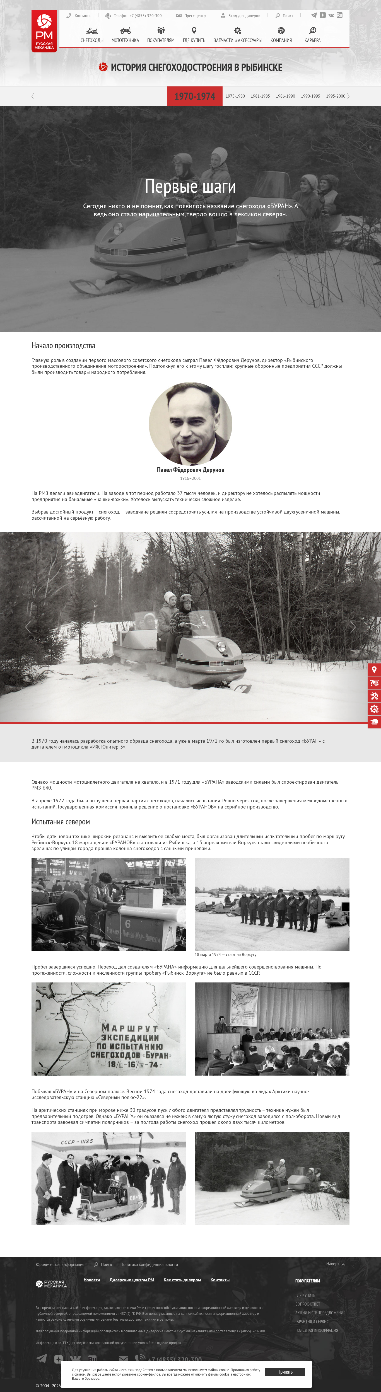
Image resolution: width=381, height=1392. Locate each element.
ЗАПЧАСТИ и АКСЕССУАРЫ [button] (238, 40)
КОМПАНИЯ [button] (281, 40)
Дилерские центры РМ (132, 1279)
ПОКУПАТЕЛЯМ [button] (160, 40)
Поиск (288, 15)
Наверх (333, 1263)
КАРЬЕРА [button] (313, 40)
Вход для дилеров (244, 15)
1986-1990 (285, 96)
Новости (92, 1279)
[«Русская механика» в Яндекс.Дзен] (323, 15)
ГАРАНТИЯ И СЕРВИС (312, 1321)
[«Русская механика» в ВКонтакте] (331, 15)
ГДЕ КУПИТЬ (305, 1295)
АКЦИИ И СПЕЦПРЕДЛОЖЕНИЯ (320, 1312)
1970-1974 (194, 96)
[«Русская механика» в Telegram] (314, 15)
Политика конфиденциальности (149, 1264)
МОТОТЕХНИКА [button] (125, 40)
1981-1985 (260, 96)
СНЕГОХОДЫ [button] (92, 40)
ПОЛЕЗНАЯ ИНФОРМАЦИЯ (316, 1330)
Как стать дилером (182, 1279)
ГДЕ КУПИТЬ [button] (194, 40)
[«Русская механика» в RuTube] (340, 15)
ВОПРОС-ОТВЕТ (307, 1304)
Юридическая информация (60, 1264)
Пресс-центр (195, 15)
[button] (28, 627)
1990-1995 (310, 96)
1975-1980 (235, 96)
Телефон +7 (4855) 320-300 (138, 15)
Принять (285, 1371)
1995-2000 (335, 96)
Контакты (83, 15)
